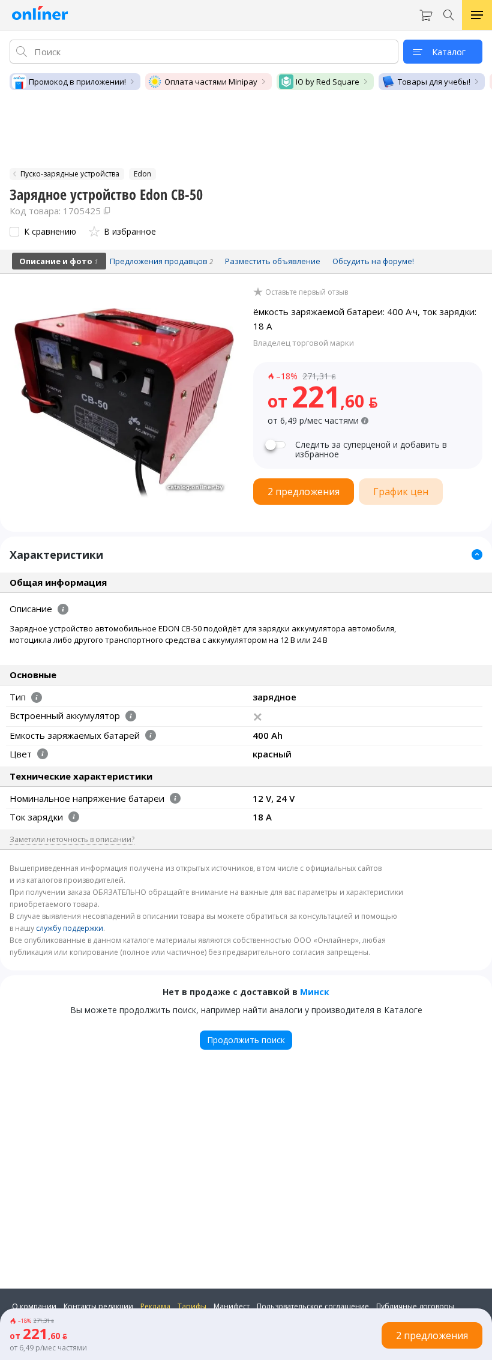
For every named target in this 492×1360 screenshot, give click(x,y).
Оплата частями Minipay (210, 81)
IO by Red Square (327, 81)
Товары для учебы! (434, 81)
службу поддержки (69, 928)
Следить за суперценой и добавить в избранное (371, 449)
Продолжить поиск (246, 1040)
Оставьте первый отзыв (306, 292)
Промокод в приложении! (77, 81)
